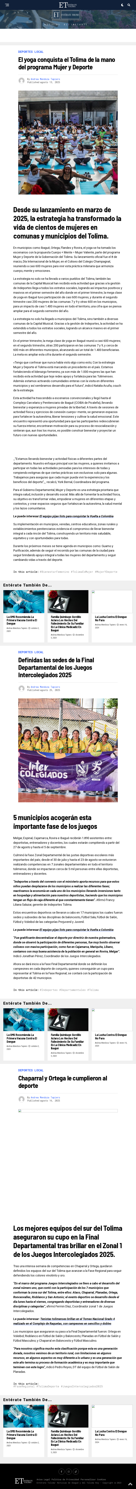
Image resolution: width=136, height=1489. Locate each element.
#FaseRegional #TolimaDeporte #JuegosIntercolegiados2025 (58, 1386)
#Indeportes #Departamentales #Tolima (69, 990)
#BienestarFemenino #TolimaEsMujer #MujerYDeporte (78, 571)
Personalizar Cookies (93, 1479)
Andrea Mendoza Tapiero (45, 79)
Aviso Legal (43, 1479)
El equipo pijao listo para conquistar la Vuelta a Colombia (76, 516)
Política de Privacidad (65, 1479)
